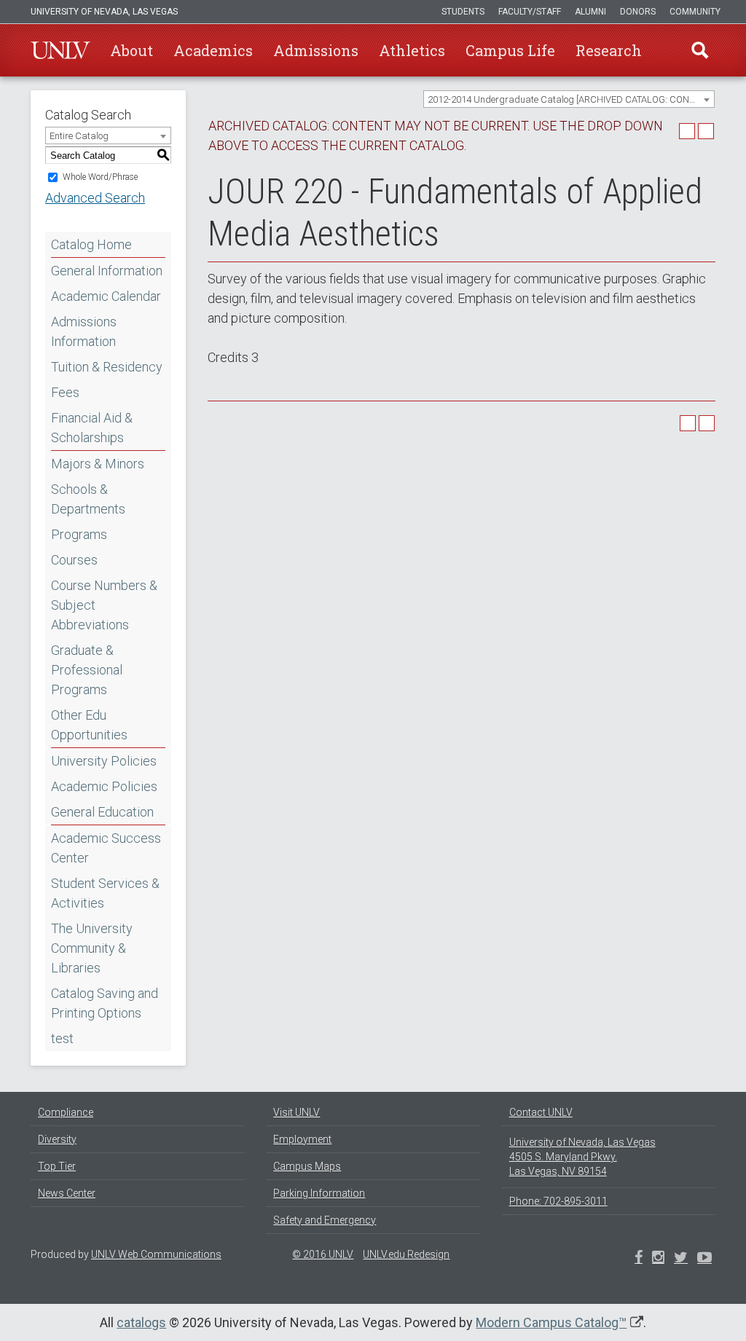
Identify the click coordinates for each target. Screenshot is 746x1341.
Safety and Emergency (324, 1220)
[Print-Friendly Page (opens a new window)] (687, 131)
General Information (106, 270)
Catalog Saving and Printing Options (104, 1003)
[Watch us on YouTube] (704, 1259)
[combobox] (569, 99)
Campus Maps (307, 1166)
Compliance (65, 1112)
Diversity (57, 1139)
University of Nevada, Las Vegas (104, 12)
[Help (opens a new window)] (706, 131)
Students (462, 12)
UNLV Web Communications (156, 1254)
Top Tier (57, 1166)
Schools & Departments (88, 498)
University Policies (104, 760)
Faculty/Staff (529, 12)
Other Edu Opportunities (89, 724)
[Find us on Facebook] (638, 1259)
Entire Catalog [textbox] (79, 135)
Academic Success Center (106, 847)
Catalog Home (91, 244)
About (131, 50)
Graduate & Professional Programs (86, 669)
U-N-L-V (60, 50)
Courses (74, 559)
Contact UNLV (541, 1112)
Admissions (315, 50)
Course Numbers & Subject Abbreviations (104, 605)
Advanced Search (95, 197)
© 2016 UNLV (322, 1254)
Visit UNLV (296, 1112)
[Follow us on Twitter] (658, 1259)
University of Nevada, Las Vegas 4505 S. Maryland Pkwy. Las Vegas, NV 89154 (582, 1156)
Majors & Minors (97, 463)
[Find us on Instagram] (680, 1259)
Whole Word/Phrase (100, 177)
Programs (79, 534)
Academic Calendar (106, 296)
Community (695, 12)
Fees (65, 392)
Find (700, 50)
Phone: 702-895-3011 (558, 1201)
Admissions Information (84, 331)
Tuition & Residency (106, 366)
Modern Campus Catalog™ (551, 1322)
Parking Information (319, 1193)
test (62, 1038)
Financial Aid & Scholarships (92, 427)
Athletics (412, 50)
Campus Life (510, 50)
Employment (302, 1139)
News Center (66, 1193)
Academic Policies (104, 786)
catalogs (141, 1322)
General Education (102, 811)
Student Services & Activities (105, 893)
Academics (213, 50)
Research (609, 50)
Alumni (590, 12)
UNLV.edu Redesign (406, 1254)
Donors (638, 12)
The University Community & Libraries (92, 948)
